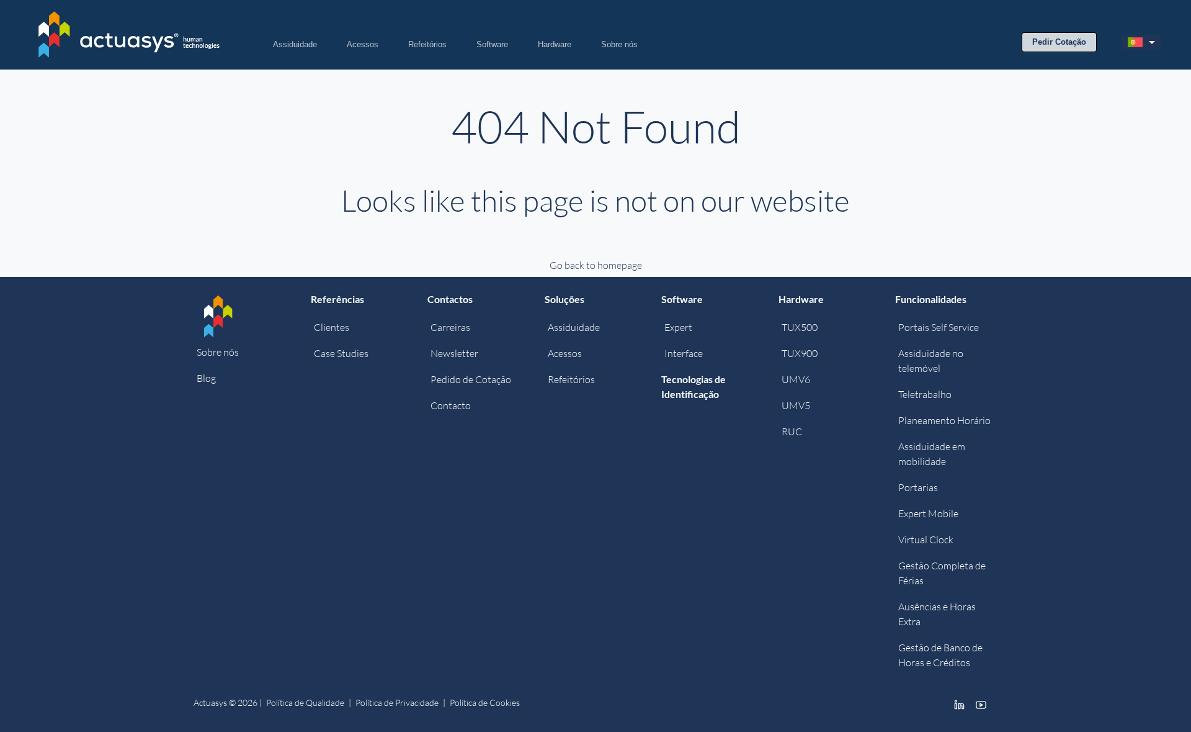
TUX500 (800, 327)
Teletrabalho (925, 394)
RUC (792, 431)
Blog (206, 378)
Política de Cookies (485, 702)
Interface (683, 353)
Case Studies (341, 353)
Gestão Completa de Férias (942, 573)
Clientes (331, 327)
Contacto (450, 405)
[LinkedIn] (959, 704)
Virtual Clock (925, 539)
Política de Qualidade (305, 702)
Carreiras (450, 327)
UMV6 (796, 379)
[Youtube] (981, 704)
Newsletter (454, 353)
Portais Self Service (938, 327)
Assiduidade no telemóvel (930, 360)
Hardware (554, 44)
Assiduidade (295, 44)
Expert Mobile (928, 513)
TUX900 (800, 353)
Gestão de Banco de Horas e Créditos (940, 655)
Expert (678, 327)
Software (492, 44)
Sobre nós (619, 44)
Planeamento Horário (944, 420)
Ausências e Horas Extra (937, 614)
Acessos (362, 44)
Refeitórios (427, 44)
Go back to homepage (596, 265)
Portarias (918, 487)
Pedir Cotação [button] (1059, 42)
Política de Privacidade (397, 702)
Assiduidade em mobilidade (931, 454)
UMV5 (796, 405)
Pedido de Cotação (470, 379)
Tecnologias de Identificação (693, 386)
